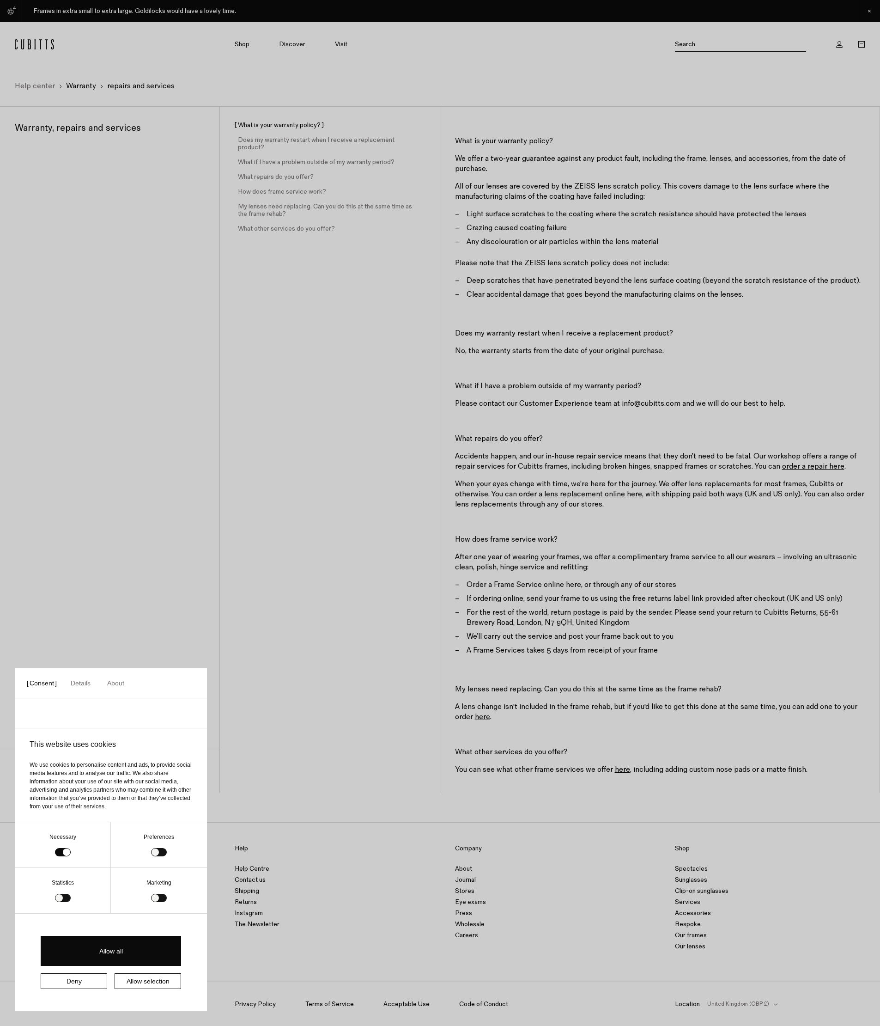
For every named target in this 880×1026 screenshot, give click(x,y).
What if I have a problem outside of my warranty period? (316, 162)
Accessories (693, 913)
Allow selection (148, 981)
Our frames (691, 935)
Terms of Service (329, 1004)
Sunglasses (691, 880)
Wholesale (470, 924)
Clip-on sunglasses (701, 891)
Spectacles (691, 869)
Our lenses (690, 946)
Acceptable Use (406, 1004)
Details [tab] (81, 683)
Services (687, 902)
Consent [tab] (42, 683)
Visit (341, 44)
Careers (466, 935)
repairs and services (141, 86)
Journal (465, 880)
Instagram (249, 913)
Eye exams (470, 902)
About (463, 869)
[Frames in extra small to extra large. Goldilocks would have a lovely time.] (440, 11)
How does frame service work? (282, 191)
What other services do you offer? (286, 228)
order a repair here (813, 466)
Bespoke (688, 924)
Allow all (111, 951)
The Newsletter (257, 924)
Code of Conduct (483, 1004)
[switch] (159, 852)
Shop (242, 44)
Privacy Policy (255, 1004)
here (482, 717)
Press (463, 913)
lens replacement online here (593, 494)
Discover (292, 44)
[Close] (869, 11)
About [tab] (115, 683)
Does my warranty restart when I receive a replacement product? (316, 143)
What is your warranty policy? (279, 125)
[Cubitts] (73, 44)
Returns (246, 902)
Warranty (81, 86)
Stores (464, 891)
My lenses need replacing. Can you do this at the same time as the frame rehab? (325, 210)
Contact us (250, 880)
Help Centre (252, 869)
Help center (35, 86)
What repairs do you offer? (276, 177)
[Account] (839, 44)
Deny (74, 981)
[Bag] (861, 44)
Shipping (247, 891)
